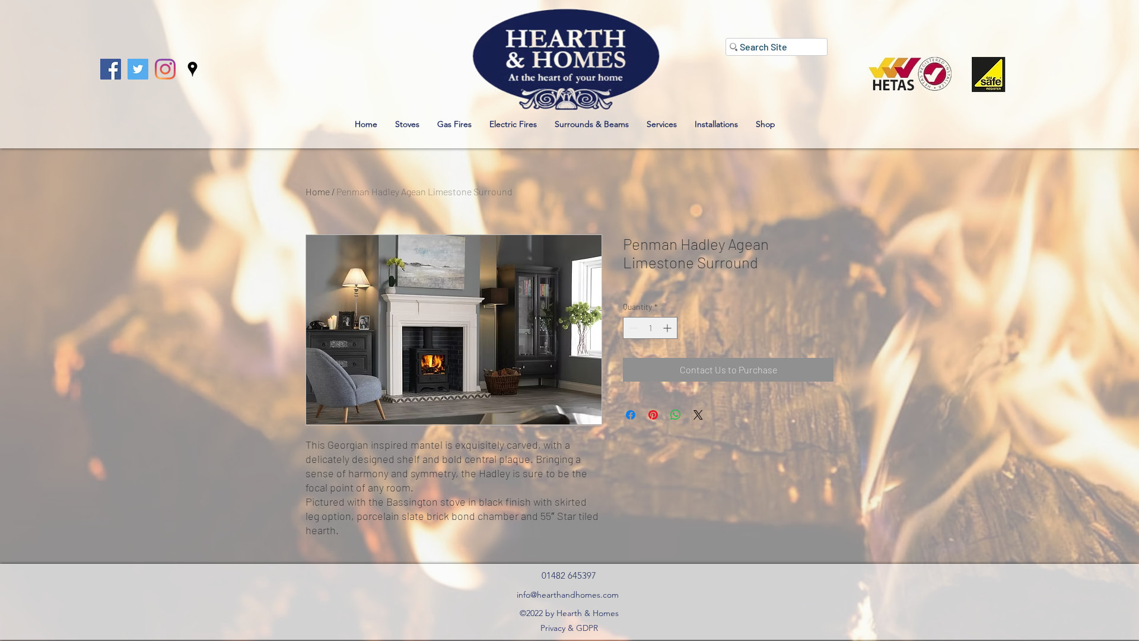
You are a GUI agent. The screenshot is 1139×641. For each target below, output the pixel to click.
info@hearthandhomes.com (568, 594)
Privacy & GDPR (569, 628)
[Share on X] (698, 415)
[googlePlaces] (192, 69)
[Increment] (668, 328)
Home (318, 191)
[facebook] (110, 69)
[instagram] (165, 69)
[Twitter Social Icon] (138, 69)
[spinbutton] (650, 328)
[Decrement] (632, 328)
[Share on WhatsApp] (676, 415)
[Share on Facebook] (630, 415)
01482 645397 (569, 575)
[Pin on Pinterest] (653, 415)
